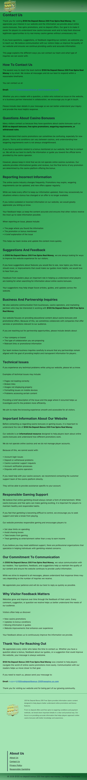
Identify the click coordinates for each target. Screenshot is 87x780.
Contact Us (15, 761)
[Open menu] (82, 6)
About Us (14, 758)
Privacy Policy (16, 765)
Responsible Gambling (20, 769)
